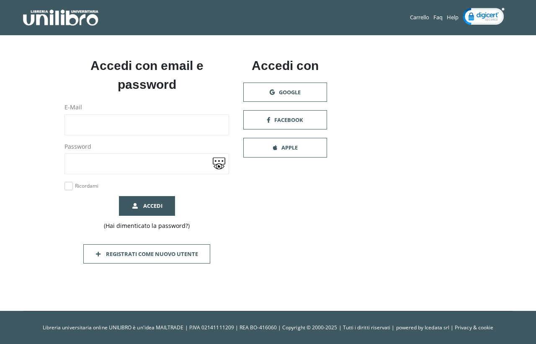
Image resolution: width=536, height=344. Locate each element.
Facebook (288, 120)
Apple (289, 147)
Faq (438, 17)
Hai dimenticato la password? (147, 226)
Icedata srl (437, 327)
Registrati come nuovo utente (150, 254)
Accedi (151, 206)
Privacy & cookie (474, 327)
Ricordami (86, 186)
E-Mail (73, 107)
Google (289, 92)
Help (453, 17)
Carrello (419, 17)
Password (77, 146)
